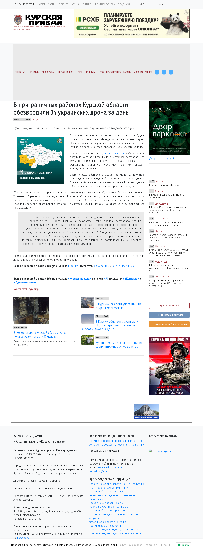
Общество (20, 72)
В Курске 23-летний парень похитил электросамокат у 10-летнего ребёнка (168, 210)
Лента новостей (24, 4)
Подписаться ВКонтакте (170, 315)
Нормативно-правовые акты (106, 502)
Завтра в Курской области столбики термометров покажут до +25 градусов (168, 238)
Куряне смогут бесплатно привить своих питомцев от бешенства (119, 344)
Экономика (48, 72)
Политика (35, 72)
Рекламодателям (105, 4)
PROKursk (73, 266)
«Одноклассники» (123, 266)
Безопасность (161, 218)
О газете (63, 4)
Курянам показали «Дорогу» (164, 185)
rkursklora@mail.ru (100, 471)
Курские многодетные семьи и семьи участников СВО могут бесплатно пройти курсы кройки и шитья (168, 253)
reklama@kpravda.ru (109, 467)
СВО (102, 72)
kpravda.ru (23, 537)
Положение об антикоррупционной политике (116, 483)
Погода (158, 231)
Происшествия (65, 72)
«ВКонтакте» (101, 266)
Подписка (124, 4)
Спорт (81, 72)
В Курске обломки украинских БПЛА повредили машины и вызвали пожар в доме (109, 325)
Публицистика (113, 72)
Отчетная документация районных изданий (115, 533)
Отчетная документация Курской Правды (113, 529)
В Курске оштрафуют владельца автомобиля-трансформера (166, 223)
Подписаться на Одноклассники (170, 324)
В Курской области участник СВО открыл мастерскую (118, 306)
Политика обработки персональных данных (115, 440)
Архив (75, 4)
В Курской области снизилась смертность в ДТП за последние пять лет (168, 268)
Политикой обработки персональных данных (145, 544)
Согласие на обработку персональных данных (116, 444)
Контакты (87, 4)
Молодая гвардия (143, 72)
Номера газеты (46, 4)
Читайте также (25, 289)
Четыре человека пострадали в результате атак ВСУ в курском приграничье (166, 283)
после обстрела (114, 153)
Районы (127, 72)
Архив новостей (169, 305)
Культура (90, 72)
